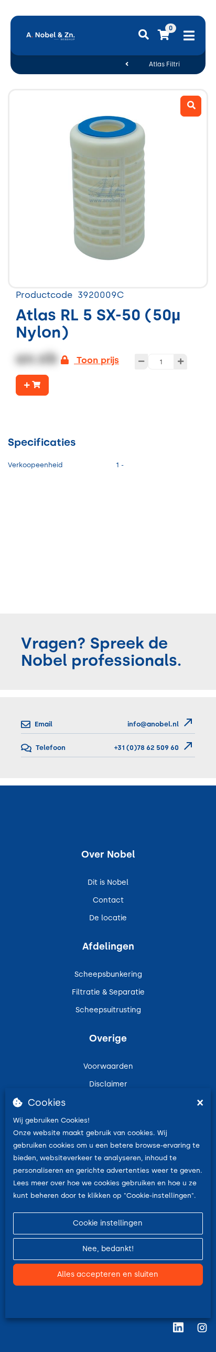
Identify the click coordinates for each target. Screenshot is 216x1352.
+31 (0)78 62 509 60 (146, 748)
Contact (108, 900)
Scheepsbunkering (108, 974)
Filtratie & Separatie (108, 992)
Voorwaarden (108, 1066)
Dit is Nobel (108, 882)
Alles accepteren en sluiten (107, 1274)
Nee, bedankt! (108, 1248)
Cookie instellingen (108, 1223)
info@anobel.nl (153, 724)
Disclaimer (108, 1084)
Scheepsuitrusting (108, 1010)
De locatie (108, 918)
